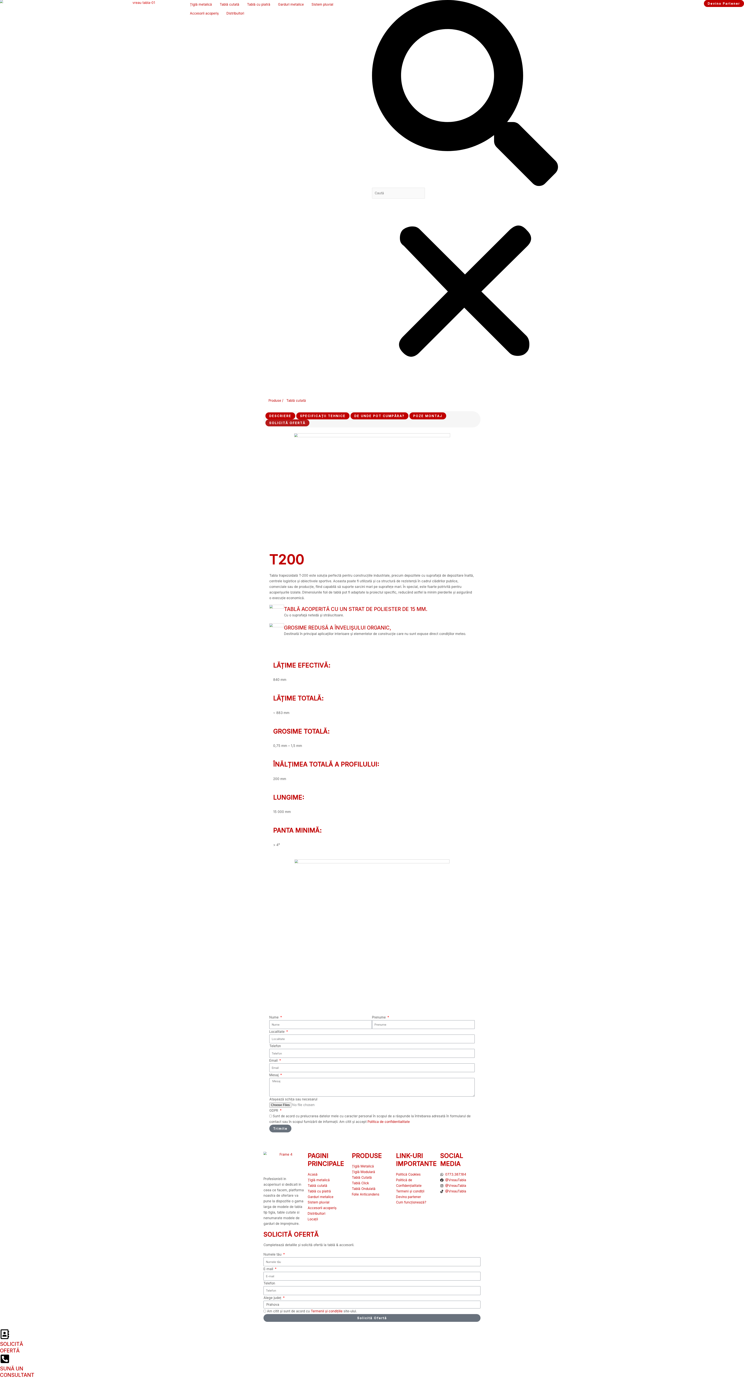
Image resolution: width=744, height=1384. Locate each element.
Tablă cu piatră (258, 4)
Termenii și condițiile (327, 1311)
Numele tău (273, 1254)
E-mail (269, 1269)
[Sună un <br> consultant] (5, 1359)
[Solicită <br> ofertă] (5, 1334)
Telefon (275, 1046)
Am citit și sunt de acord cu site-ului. (312, 1311)
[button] (465, 94)
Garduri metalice (291, 4)
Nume (274, 1017)
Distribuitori (235, 13)
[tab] (280, 415)
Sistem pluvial (322, 4)
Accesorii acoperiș (204, 13)
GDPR (274, 1110)
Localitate (277, 1032)
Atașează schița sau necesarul (293, 1099)
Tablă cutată (229, 4)
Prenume (379, 1017)
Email (274, 1060)
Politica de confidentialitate (389, 1122)
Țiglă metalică (201, 4)
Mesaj (274, 1075)
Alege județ (273, 1298)
